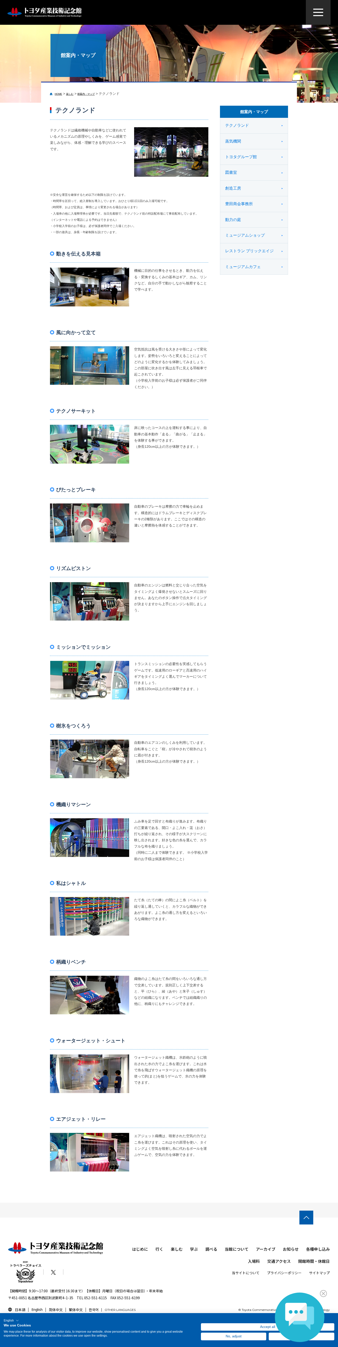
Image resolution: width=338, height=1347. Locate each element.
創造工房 (233, 188)
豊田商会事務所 (239, 204)
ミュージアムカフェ (243, 267)
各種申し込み (318, 1249)
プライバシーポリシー (284, 1272)
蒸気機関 (233, 141)
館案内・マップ (86, 94)
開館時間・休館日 (314, 1261)
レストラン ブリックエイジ (249, 251)
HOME (58, 94)
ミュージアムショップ (245, 235)
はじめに (140, 1249)
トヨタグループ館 (241, 157)
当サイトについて (246, 1272)
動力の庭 (233, 220)
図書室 (231, 172)
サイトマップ (319, 1272)
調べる (211, 1249)
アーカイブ (265, 1249)
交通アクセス (279, 1261)
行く (159, 1249)
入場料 (254, 1261)
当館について (236, 1249)
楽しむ (69, 94)
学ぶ (194, 1249)
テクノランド (237, 125)
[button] (11, 1320)
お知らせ (291, 1249)
